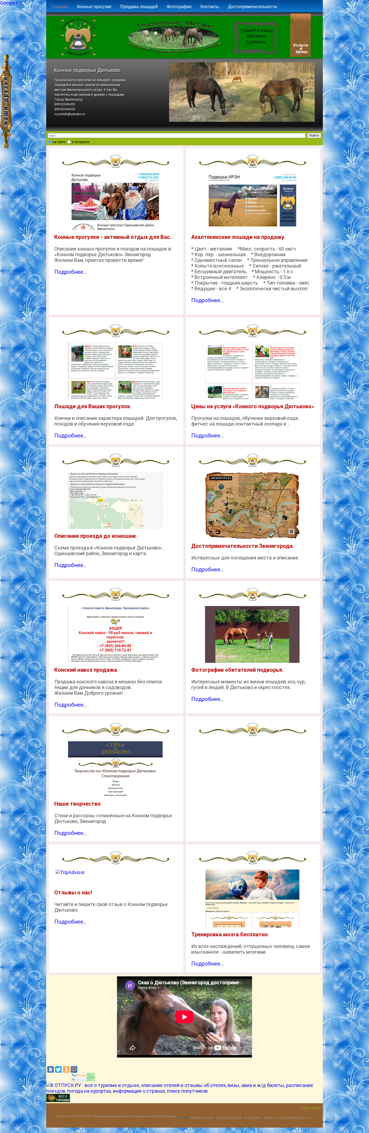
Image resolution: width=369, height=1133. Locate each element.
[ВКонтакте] (50, 1069)
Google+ (9, 3)
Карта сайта (310, 1108)
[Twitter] (58, 1069)
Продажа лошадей (139, 6)
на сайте (58, 142)
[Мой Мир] (74, 1069)
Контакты (209, 6)
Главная (59, 6)
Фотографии (179, 6)
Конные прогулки (94, 6)
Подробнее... (70, 272)
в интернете (80, 142)
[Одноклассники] (66, 1069)
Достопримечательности (252, 6)
